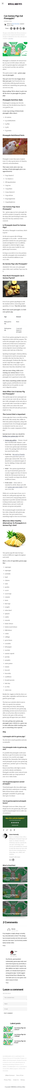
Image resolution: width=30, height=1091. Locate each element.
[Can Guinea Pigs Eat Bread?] (8, 1042)
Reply (4, 945)
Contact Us (16, 1079)
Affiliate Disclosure (10, 1075)
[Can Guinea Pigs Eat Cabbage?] (8, 1035)
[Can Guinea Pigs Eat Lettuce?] (8, 1029)
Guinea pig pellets (11, 440)
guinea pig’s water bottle (15, 487)
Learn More (10, 38)
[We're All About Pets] (15, 4)
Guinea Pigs (8, 21)
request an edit (15, 825)
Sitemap (22, 1079)
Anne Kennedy (15, 23)
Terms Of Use (19, 1075)
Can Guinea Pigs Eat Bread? (13, 914)
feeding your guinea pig (10, 436)
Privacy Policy (7, 1079)
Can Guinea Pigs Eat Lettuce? (11, 879)
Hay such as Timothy (18, 454)
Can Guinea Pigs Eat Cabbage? (11, 896)
